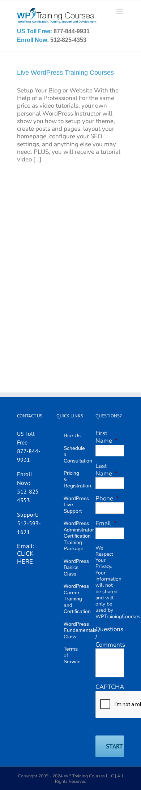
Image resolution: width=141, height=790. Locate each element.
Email (106, 523)
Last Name (106, 470)
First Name (106, 437)
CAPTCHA (109, 687)
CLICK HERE (25, 557)
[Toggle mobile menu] (120, 11)
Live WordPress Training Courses (65, 72)
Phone (107, 498)
